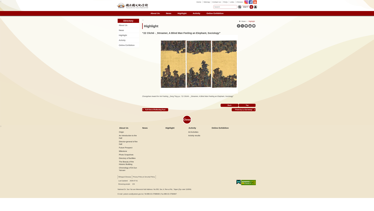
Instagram (247, 2)
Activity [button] (196, 13)
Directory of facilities (127, 158)
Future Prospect (125, 148)
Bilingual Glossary (125, 177)
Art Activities (193, 132)
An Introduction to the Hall (128, 136)
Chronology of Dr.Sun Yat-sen (128, 169)
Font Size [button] (255, 7)
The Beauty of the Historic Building (126, 163)
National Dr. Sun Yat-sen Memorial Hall (132, 5)
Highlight (182, 13)
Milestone (123, 151)
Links (232, 2)
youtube (255, 2)
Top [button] (247, 105)
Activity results (194, 135)
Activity (122, 40)
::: (0, 1)
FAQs (225, 2)
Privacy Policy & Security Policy (144, 177)
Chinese (239, 2)
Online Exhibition (215, 13)
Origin (121, 132)
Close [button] (187, 119)
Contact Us (216, 2)
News (168, 13)
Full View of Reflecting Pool (155, 109)
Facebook (238, 26)
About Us (123, 25)
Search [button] (239, 7)
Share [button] (251, 7)
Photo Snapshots (126, 155)
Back (229, 105)
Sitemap (206, 2)
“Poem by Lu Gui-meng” (244, 109)
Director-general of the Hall (128, 142)
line (246, 26)
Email (250, 26)
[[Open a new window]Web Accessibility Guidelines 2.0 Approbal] (248, 182)
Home (198, 2)
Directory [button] (128, 21)
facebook (251, 2)
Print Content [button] (254, 26)
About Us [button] (155, 13)
